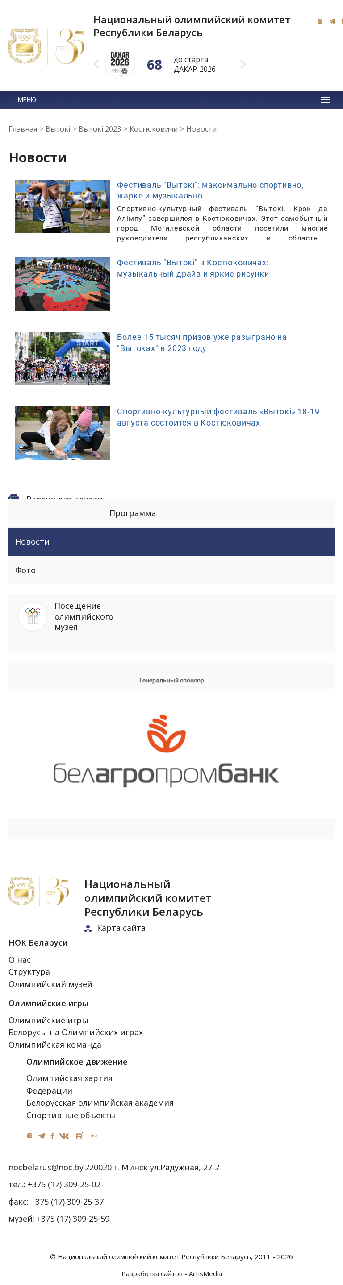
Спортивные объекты (71, 1115)
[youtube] (79, 1136)
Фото (25, 570)
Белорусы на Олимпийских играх (75, 1032)
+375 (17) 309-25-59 (73, 1219)
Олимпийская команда (54, 1044)
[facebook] (52, 1136)
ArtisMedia (205, 1273)
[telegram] (332, 21)
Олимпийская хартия (69, 1078)
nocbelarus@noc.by (46, 1167)
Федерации (49, 1090)
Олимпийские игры (48, 1020)
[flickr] (94, 1136)
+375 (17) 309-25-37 (67, 1202)
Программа (132, 513)
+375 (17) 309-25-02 (64, 1184)
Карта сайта (121, 927)
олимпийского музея (83, 616)
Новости (32, 541)
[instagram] (320, 21)
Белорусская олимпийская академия (100, 1102)
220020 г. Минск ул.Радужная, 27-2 (152, 1167)
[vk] (64, 1135)
